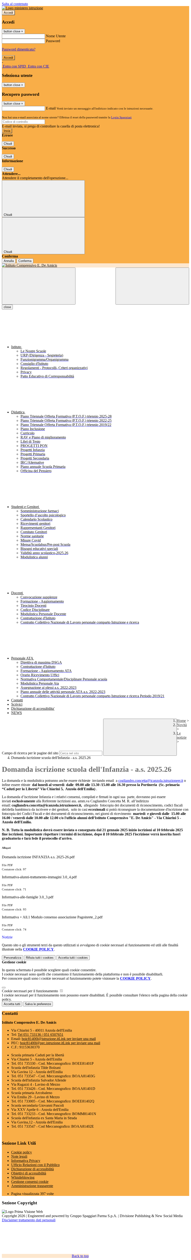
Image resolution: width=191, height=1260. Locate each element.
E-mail (51, 108)
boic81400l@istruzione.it (59, 1039)
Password (53, 41)
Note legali (19, 1156)
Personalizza (12, 957)
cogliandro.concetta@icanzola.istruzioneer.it (150, 781)
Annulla (9, 261)
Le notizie (182, 735)
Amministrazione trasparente (32, 1186)
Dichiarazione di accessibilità (32, 1169)
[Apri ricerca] (152, 286)
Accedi (8, 12)
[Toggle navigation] (38, 286)
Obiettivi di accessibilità (28, 1173)
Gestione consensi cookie (29, 1182)
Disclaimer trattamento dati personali (28, 1220)
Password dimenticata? (18, 49)
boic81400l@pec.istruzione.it (60, 1043)
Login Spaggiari (121, 117)
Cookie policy (21, 1152)
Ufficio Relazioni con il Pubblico (35, 1165)
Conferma (24, 261)
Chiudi (8, 143)
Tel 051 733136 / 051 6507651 (40, 1035)
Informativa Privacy (25, 1161)
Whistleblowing (22, 1177)
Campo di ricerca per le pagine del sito (30, 753)
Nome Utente (56, 36)
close (7, 307)
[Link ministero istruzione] (22, 8)
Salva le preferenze (38, 1004)
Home (181, 721)
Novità (182, 725)
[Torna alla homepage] (95, 265)
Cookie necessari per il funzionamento (30, 991)
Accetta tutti (73, 957)
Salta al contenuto (15, 4)
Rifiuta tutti (40, 957)
